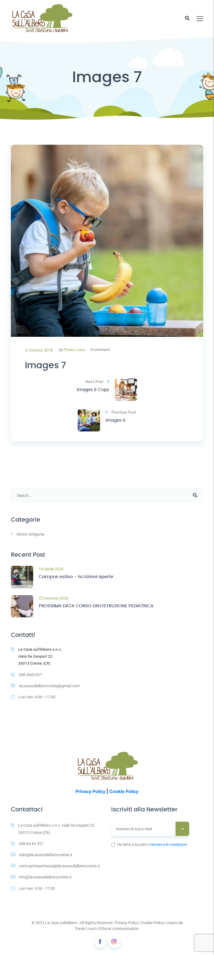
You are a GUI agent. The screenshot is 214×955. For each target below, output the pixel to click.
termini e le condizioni (168, 844)
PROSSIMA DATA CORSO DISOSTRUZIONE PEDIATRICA (96, 606)
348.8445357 (30, 674)
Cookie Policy (123, 791)
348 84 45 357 (31, 843)
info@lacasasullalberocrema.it (45, 877)
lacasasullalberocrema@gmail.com (49, 685)
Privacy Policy (90, 791)
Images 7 (45, 365)
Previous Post (123, 412)
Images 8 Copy (93, 390)
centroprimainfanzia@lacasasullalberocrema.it (59, 865)
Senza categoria (30, 534)
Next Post (94, 381)
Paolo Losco (74, 349)
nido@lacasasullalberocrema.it (45, 854)
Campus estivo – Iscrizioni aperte (76, 577)
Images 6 (115, 420)
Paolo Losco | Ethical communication (107, 928)
